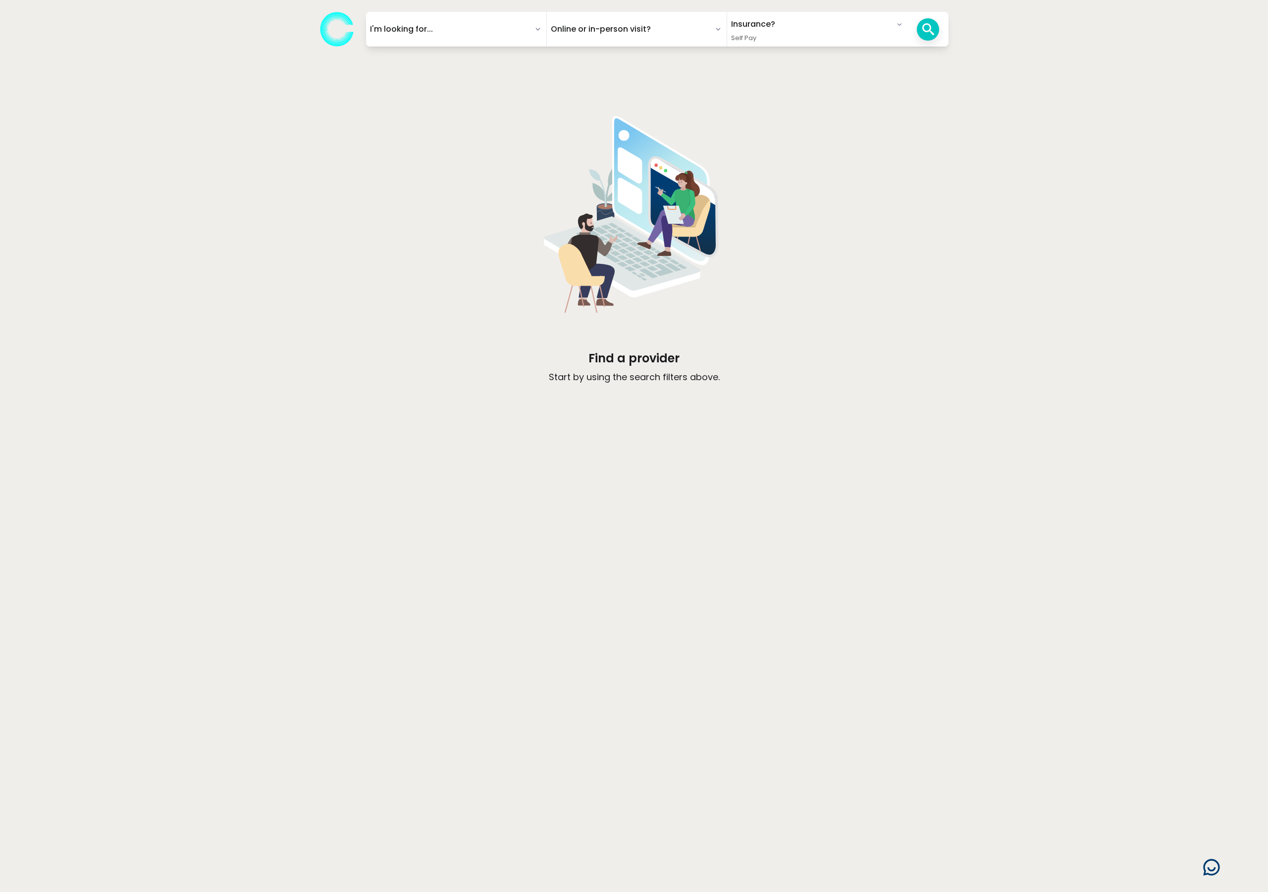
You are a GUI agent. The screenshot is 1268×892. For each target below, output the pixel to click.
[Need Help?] (1211, 867)
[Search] (928, 29)
